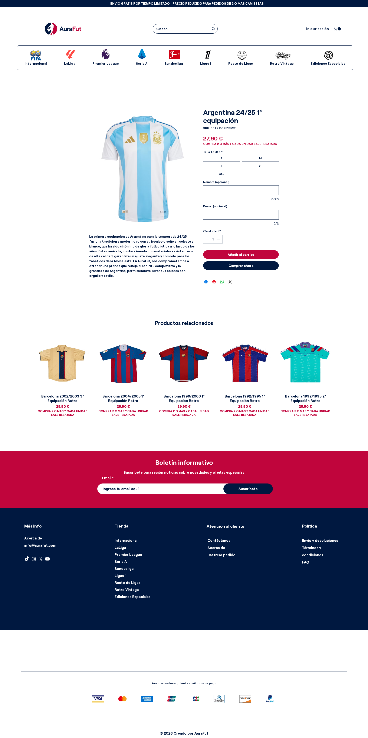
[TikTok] (27, 559)
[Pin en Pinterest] (214, 281)
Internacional (126, 540)
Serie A (121, 561)
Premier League (128, 554)
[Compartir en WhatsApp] (222, 281)
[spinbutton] (213, 239)
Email (106, 478)
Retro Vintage (127, 589)
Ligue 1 (120, 575)
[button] (187, 3)
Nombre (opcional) (216, 182)
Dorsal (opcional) (215, 206)
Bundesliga (124, 568)
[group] (184, 381)
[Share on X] (230, 281)
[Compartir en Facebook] (205, 281)
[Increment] (219, 239)
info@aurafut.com (40, 545)
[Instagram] (33, 559)
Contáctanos (218, 540)
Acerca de (33, 538)
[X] (40, 559)
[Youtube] (47, 559)
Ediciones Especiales (133, 596)
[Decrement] (207, 239)
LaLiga (120, 547)
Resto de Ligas (127, 582)
